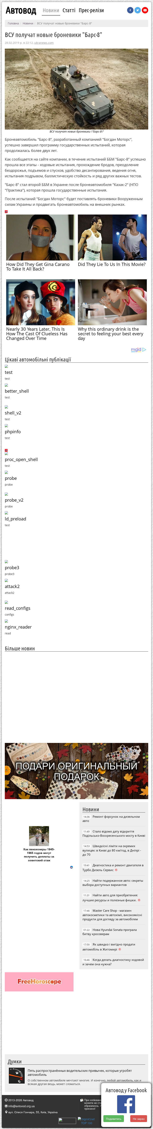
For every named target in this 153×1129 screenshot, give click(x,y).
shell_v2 (13, 412)
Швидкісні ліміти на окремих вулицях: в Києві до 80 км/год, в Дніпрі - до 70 (111, 850)
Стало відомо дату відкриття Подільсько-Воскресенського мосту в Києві (113, 833)
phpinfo (13, 431)
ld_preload (15, 518)
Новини (51, 10)
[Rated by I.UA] (67, 1120)
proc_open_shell (21, 459)
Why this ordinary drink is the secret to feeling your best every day (110, 333)
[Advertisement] (76, 697)
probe (11, 478)
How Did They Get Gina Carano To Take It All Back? (38, 266)
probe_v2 (14, 500)
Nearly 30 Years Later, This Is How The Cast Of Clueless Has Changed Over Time (37, 333)
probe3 (12, 567)
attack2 (12, 586)
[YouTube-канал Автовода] (145, 10)
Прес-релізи (91, 10)
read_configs (17, 608)
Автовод (21, 10)
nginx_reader (18, 627)
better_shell (17, 391)
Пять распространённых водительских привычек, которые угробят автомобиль (80, 1073)
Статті (69, 10)
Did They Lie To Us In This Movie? (111, 264)
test (9, 372)
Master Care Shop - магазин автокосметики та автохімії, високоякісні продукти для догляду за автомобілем (112, 914)
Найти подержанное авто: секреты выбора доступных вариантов (112, 882)
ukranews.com (44, 43)
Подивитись (113, 1119)
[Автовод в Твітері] (137, 10)
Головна (13, 23)
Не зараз (138, 1119)
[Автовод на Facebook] (130, 10)
